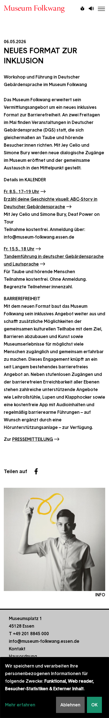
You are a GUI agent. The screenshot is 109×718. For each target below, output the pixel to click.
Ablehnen (70, 705)
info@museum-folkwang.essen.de (44, 641)
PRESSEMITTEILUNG (32, 439)
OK (94, 705)
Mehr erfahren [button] (20, 705)
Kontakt (17, 649)
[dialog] (54, 687)
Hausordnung (23, 656)
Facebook (36, 471)
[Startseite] (54, 9)
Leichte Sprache (82, 9)
